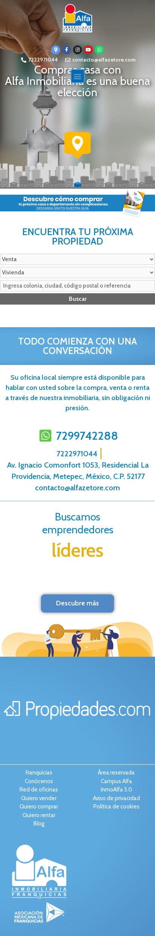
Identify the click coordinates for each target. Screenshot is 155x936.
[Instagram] (77, 49)
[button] (78, 76)
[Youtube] (88, 49)
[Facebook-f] (66, 49)
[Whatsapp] (99, 49)
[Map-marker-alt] (55, 49)
